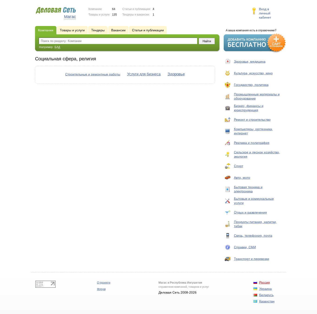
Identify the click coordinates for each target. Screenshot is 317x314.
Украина (265, 289)
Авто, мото (242, 177)
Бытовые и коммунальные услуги (254, 201)
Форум (101, 289)
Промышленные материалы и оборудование (257, 96)
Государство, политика (251, 85)
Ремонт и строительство (252, 119)
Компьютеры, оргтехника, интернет (253, 131)
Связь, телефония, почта (253, 235)
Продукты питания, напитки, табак (255, 224)
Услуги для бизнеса (144, 74)
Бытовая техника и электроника (248, 189)
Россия (264, 282)
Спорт (238, 166)
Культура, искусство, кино (253, 73)
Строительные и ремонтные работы (92, 74)
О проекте (103, 282)
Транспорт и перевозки (251, 259)
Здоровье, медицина (249, 61)
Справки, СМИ (245, 247)
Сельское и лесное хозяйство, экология (257, 154)
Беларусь (266, 295)
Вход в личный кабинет (265, 13)
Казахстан (267, 301)
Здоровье (176, 74)
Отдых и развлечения (250, 212)
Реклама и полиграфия (251, 143)
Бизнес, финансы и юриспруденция (248, 108)
